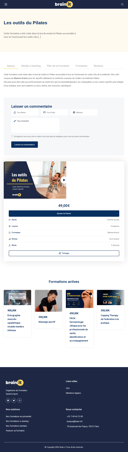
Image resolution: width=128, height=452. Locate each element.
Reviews (98, 66)
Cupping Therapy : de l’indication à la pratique (110, 319)
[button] (122, 4)
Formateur (82, 66)
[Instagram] (19, 400)
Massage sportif (47, 322)
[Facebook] (8, 400)
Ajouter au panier (64, 213)
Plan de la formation (58, 66)
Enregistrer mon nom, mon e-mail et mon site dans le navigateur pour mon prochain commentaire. (52, 136)
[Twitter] (14, 400)
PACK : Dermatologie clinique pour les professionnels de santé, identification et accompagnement (79, 329)
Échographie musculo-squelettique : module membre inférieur (16, 323)
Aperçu (11, 66)
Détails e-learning (31, 66)
